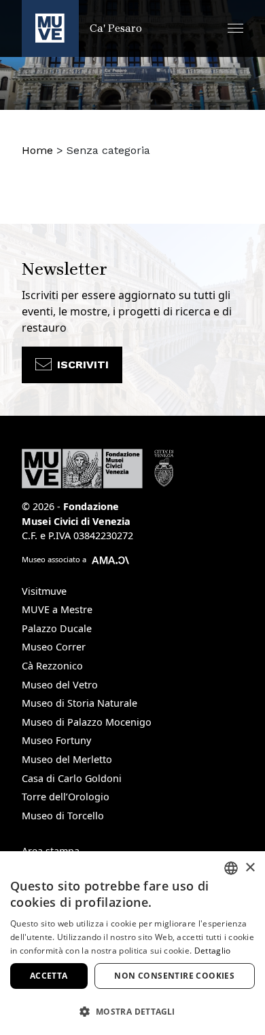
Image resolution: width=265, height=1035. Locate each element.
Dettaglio (212, 950)
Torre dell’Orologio (65, 796)
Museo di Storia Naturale (79, 703)
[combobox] (231, 868)
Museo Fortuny (56, 740)
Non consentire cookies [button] (174, 975)
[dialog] (132, 943)
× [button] (250, 868)
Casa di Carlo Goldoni (72, 778)
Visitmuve (44, 591)
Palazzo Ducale (57, 628)
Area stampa (51, 850)
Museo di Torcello (63, 815)
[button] (235, 28)
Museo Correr (54, 646)
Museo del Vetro (60, 684)
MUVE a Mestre (57, 609)
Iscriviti (83, 364)
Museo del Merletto (67, 759)
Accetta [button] (49, 975)
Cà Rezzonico (52, 665)
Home (37, 150)
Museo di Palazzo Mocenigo (87, 722)
